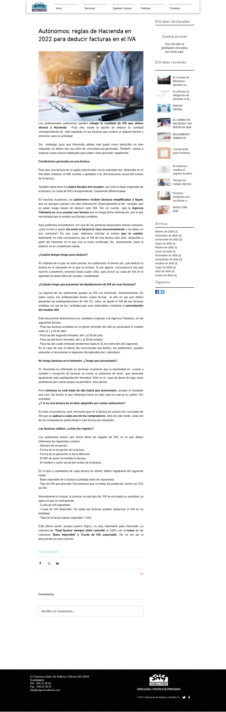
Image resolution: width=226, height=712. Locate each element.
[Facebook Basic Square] (157, 292)
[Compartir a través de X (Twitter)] (48, 563)
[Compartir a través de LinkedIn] (57, 563)
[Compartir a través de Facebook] (40, 563)
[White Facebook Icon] (189, 697)
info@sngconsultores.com (45, 690)
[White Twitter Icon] (184, 697)
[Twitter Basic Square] (162, 292)
